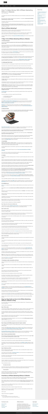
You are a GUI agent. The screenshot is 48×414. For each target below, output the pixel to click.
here (9, 294)
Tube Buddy (3, 407)
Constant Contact (4, 406)
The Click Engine (4, 91)
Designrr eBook (8, 139)
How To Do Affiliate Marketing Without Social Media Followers (10, 396)
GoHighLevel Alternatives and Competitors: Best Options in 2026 (42, 13)
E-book (26, 342)
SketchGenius (4, 181)
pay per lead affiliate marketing (18, 35)
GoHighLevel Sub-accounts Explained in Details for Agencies (42, 18)
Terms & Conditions (35, 406)
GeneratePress (30, 412)
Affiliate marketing (4, 395)
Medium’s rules (8, 257)
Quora (2, 283)
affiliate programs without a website (24, 59)
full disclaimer (28, 408)
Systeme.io (3, 104)
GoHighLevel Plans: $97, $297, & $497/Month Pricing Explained (42, 21)
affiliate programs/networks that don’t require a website (15, 328)
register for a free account (14, 205)
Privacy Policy (35, 405)
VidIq (13, 180)
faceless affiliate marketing (15, 175)
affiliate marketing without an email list (8, 102)
